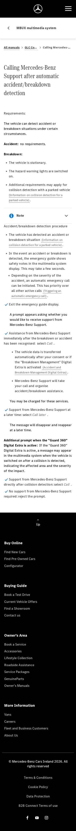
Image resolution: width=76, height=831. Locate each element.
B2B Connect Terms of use (38, 805)
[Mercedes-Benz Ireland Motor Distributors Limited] (38, 8)
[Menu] (68, 9)
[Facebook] (27, 817)
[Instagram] (46, 817)
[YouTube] (36, 817)
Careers (9, 721)
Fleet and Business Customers (26, 728)
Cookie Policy (38, 787)
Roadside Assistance (19, 665)
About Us (11, 735)
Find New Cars (14, 552)
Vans (7, 714)
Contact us (12, 615)
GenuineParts (14, 679)
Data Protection (38, 796)
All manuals (12, 47)
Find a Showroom (17, 608)
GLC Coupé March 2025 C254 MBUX (31, 47)
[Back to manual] (10, 28)
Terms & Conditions (38, 777)
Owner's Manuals (16, 685)
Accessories (13, 651)
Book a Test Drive (17, 594)
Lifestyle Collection (18, 658)
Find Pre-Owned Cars (19, 559)
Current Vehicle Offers (20, 601)
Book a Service (15, 644)
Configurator (13, 566)
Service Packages (16, 672)
